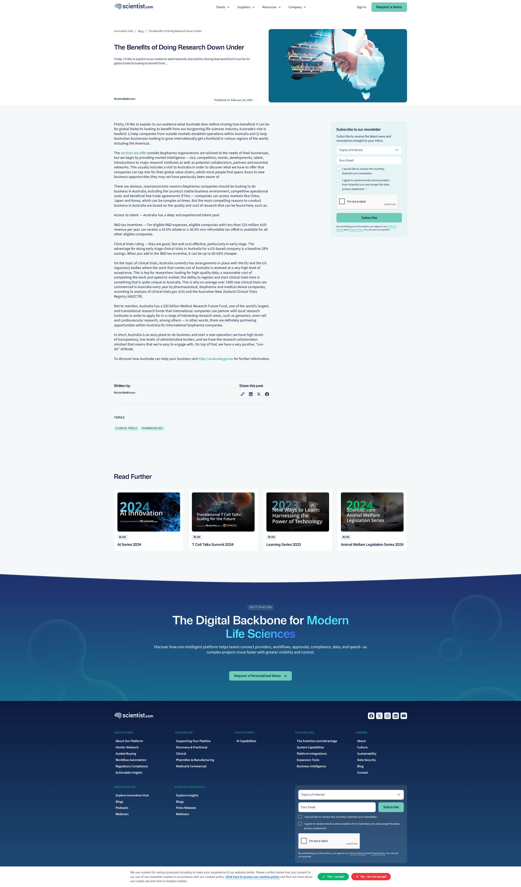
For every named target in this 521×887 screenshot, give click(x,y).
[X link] (379, 716)
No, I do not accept (373, 876)
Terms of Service (357, 853)
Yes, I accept (335, 876)
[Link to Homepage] (133, 715)
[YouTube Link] (404, 716)
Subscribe (369, 217)
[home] (133, 7)
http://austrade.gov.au (216, 358)
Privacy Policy (356, 229)
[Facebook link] (371, 716)
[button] (223, 7)
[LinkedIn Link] (395, 716)
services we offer (134, 153)
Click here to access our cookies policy (252, 876)
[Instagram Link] (387, 716)
